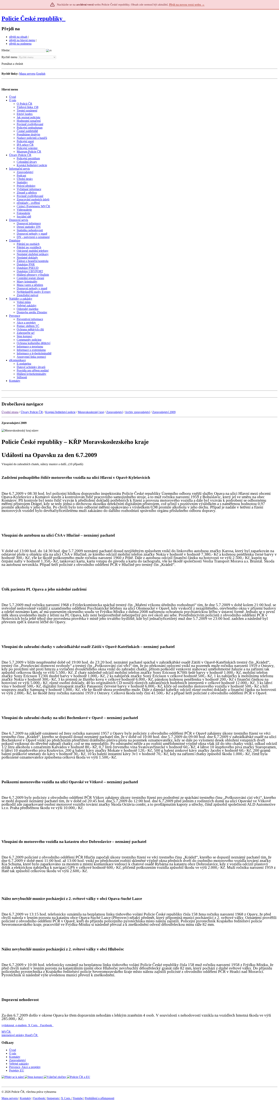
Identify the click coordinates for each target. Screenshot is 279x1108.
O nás (12, 1053)
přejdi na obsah (18, 36)
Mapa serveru (27, 73)
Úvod (12, 1050)
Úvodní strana (10, 412)
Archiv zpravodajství (137, 412)
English (40, 73)
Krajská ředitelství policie (60, 412)
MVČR (6, 1031)
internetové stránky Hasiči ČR (20, 1035)
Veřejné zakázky (19, 1063)
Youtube (78, 1098)
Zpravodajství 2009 (164, 412)
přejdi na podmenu (20, 43)
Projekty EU (16, 1070)
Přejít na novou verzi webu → (187, 4)
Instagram (53, 1098)
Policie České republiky (32, 18)
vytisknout (8, 1025)
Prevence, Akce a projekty (25, 1067)
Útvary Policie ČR (32, 412)
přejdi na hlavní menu (22, 40)
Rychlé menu (9, 57)
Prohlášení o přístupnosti (99, 1098)
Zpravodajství (114, 412)
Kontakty (14, 1056)
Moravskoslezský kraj (91, 412)
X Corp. (33, 1025)
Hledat (5, 50)
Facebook (46, 1025)
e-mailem (21, 1025)
